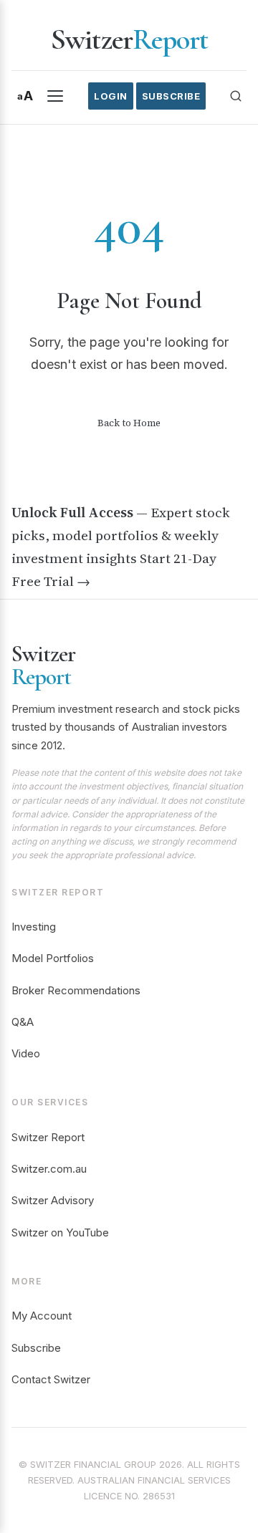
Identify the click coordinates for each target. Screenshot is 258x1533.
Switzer (129, 39)
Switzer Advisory (52, 1200)
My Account (41, 1315)
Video (25, 1053)
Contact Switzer (50, 1379)
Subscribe (171, 96)
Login (111, 96)
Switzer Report (48, 1137)
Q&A (22, 1022)
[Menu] (55, 96)
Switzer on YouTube (60, 1232)
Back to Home (129, 423)
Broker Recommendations (75, 990)
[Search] (236, 96)
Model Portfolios (52, 958)
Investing (33, 926)
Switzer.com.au (49, 1169)
